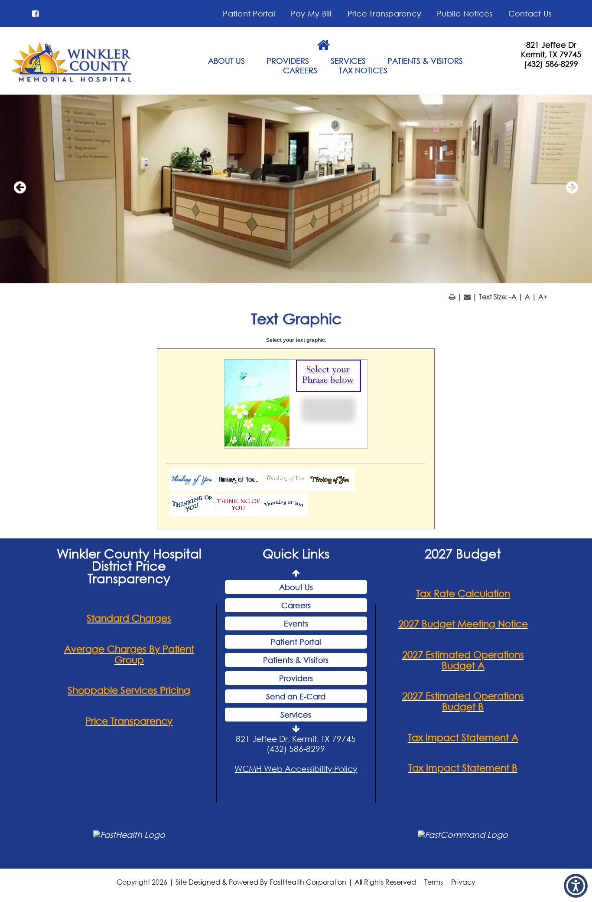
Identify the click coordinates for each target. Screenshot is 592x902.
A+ (543, 296)
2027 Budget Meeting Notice (463, 623)
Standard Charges (129, 618)
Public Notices (465, 13)
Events (296, 623)
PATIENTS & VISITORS (425, 61)
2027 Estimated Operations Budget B (463, 701)
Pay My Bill (311, 13)
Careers (296, 605)
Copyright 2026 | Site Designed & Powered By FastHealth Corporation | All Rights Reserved (266, 881)
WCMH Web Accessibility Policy (295, 769)
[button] (35, 13)
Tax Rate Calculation (463, 593)
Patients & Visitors (296, 660)
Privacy (463, 881)
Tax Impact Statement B (462, 767)
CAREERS (300, 70)
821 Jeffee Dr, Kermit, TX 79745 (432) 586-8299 (296, 744)
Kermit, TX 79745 (551, 54)
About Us (296, 587)
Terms (433, 881)
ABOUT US (226, 61)
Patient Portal (249, 13)
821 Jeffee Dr (551, 44)
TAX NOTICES (363, 70)
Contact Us (530, 13)
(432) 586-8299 (551, 64)
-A (513, 296)
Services (295, 714)
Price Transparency (385, 13)
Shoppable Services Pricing (129, 690)
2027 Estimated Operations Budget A (463, 660)
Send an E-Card (295, 696)
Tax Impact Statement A (463, 737)
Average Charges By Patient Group (129, 654)
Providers (296, 678)
